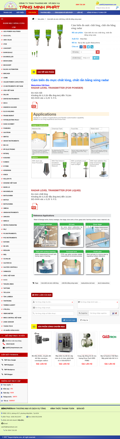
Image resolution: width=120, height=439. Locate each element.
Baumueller (8, 57)
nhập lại (85, 320)
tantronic (7, 301)
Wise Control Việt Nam (12, 318)
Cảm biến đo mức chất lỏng (49, 283)
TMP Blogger (8, 374)
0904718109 (10, 344)
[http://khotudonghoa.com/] (33, 19)
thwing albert (9, 305)
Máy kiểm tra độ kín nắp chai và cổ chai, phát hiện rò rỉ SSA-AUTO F (64, 358)
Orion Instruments (11, 212)
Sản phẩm (32, 12)
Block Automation (10, 69)
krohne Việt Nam (10, 183)
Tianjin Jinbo (8, 284)
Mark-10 (6, 187)
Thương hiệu (45, 12)
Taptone (6, 288)
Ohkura (6, 217)
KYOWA (6, 166)
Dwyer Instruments (11, 99)
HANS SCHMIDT (8, 124)
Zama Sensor (8, 322)
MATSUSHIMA (8, 195)
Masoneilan (8, 191)
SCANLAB (6, 259)
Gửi (96, 58)
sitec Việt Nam (9, 275)
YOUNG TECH (8, 326)
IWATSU (6, 137)
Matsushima (8, 204)
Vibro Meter (8, 313)
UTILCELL (6, 309)
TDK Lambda (8, 297)
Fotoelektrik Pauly (11, 120)
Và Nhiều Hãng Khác (11, 330)
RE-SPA (6, 246)
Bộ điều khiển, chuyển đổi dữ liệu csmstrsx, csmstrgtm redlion (41, 358)
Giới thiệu (20, 12)
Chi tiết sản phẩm (46, 72)
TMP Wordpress (9, 369)
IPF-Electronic (9, 149)
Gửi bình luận (70, 320)
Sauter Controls (10, 267)
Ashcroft (7, 48)
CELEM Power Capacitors (13, 82)
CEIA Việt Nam (8, 90)
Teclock (6, 292)
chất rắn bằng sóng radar (70, 283)
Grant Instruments (11, 141)
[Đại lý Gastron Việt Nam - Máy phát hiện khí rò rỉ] (110, 343)
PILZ (4, 229)
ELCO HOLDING (8, 111)
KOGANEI (6, 158)
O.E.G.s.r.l (7, 35)
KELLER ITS (7, 179)
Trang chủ (7, 12)
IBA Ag (5, 145)
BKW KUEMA (7, 61)
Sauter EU (7, 263)
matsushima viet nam (88, 283)
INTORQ (6, 153)
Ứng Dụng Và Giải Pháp (64, 12)
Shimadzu (7, 271)
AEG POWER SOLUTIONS (12, 31)
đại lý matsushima (103, 283)
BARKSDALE (7, 52)
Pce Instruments (10, 238)
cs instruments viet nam (13, 86)
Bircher (6, 73)
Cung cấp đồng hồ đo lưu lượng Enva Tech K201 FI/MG (87, 358)
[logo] (30, 5)
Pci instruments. (10, 233)
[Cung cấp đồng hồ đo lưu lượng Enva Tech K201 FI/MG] (87, 343)
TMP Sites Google (10, 360)
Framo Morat (8, 115)
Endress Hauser (10, 107)
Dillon (6, 94)
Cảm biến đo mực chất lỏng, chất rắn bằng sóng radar (70, 80)
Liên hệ (80, 12)
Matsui (6, 200)
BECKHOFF (7, 65)
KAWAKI (6, 162)
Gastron (6, 132)
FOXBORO (6, 128)
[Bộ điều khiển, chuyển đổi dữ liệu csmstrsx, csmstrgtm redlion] (41, 343)
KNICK (5, 174)
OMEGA (6, 208)
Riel (5, 254)
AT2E (5, 44)
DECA (5, 103)
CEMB (5, 78)
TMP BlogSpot (8, 365)
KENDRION (7, 170)
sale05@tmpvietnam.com (13, 347)
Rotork (6, 242)
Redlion (6, 250)
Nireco (6, 221)
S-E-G (5, 280)
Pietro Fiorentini (10, 225)
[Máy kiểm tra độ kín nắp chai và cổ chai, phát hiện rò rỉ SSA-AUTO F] (64, 343)
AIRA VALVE (7, 40)
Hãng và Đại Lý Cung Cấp (97, 12)
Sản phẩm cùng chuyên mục (51, 326)
